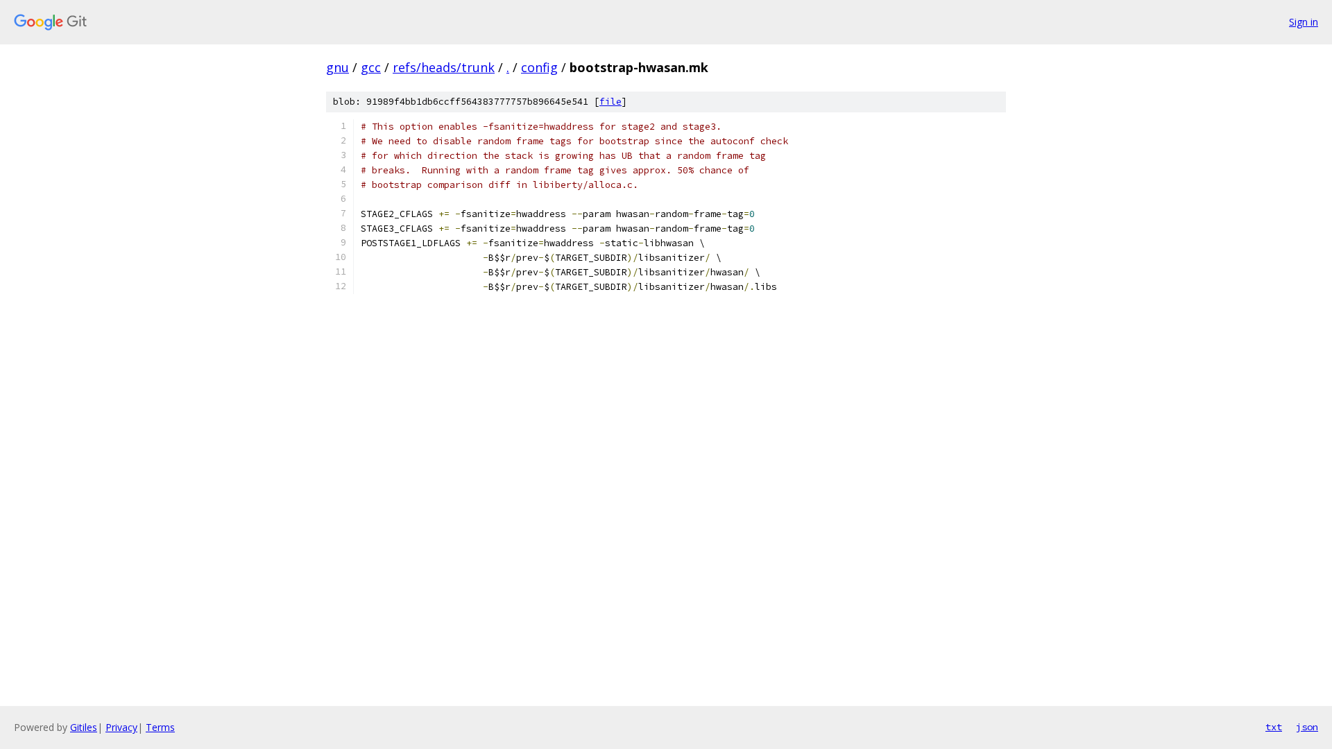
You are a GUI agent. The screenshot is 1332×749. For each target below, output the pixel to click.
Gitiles (83, 727)
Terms (160, 727)
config (539, 67)
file (610, 101)
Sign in (1303, 21)
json (1307, 727)
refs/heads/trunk (444, 67)
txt (1273, 727)
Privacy (121, 727)
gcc (371, 67)
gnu (337, 67)
